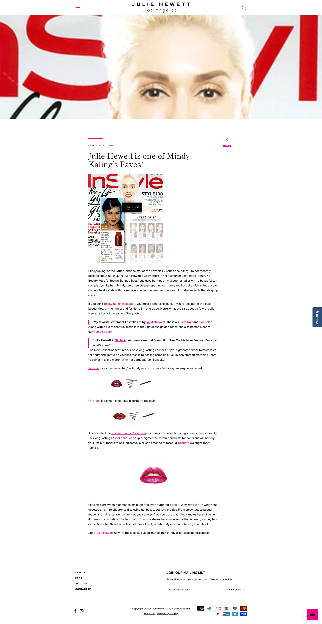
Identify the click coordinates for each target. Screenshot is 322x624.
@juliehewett (155, 322)
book (175, 505)
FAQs (78, 578)
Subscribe (235, 590)
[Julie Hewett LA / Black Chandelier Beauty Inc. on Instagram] (81, 611)
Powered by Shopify (168, 613)
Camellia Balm (103, 331)
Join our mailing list (186, 573)
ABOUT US (81, 583)
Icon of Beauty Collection (128, 433)
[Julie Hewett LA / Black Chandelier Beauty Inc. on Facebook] (75, 611)
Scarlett (204, 322)
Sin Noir (120, 340)
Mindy (183, 514)
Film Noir (186, 322)
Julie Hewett (104, 532)
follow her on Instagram (119, 303)
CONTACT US (83, 589)
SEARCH (80, 572)
